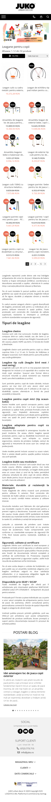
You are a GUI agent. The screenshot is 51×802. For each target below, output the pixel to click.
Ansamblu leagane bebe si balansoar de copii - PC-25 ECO (13, 153)
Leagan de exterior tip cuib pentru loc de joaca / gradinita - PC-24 (38, 153)
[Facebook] (20, 731)
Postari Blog (25, 632)
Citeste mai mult (10, 704)
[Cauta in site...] (48, 17)
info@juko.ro (27, 752)
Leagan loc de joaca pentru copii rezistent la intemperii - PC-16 (38, 250)
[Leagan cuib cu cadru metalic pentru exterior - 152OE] (12, 73)
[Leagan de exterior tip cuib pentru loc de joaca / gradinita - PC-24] (38, 142)
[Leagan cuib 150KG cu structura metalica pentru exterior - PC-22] (12, 174)
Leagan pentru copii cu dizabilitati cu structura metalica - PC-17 (13, 250)
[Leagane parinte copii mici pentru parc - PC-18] (12, 206)
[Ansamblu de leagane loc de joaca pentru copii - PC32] (12, 109)
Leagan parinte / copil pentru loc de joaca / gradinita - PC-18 (38, 218)
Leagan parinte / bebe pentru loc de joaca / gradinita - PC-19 (38, 185)
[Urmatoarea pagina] (45, 264)
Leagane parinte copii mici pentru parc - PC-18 (12, 218)
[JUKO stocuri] (25, 32)
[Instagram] (30, 731)
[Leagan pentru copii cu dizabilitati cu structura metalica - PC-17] (12, 238)
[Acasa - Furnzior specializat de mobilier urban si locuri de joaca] (25, 7)
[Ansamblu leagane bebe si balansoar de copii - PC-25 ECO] (12, 142)
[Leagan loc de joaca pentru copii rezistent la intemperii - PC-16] (38, 238)
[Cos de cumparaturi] (41, 17)
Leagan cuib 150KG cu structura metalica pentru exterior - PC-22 (13, 185)
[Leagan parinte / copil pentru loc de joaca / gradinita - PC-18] (38, 206)
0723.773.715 (27, 748)
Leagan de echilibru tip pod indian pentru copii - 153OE (38, 89)
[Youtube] (25, 731)
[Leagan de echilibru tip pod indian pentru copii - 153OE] (38, 73)
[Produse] (3, 17)
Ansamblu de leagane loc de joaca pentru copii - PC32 (12, 121)
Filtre (14, 56)
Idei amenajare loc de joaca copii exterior (23, 674)
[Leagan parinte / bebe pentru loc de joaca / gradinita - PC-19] (38, 174)
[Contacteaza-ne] (34, 17)
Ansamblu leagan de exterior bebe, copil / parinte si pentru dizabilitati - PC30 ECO (38, 121)
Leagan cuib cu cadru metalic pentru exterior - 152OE (13, 89)
